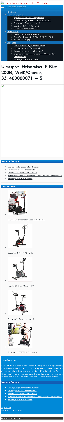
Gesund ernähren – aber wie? (28, 51)
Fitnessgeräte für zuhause (26, 59)
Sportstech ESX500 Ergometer (29, 17)
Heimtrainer (12, 31)
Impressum (6, 407)
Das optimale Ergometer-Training (30, 45)
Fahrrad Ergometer (16, 14)
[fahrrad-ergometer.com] (24, 3)
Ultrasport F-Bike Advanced (27, 34)
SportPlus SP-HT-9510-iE (26, 25)
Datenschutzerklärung (11, 410)
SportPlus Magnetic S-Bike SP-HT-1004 (33, 37)
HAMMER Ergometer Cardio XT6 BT (32, 20)
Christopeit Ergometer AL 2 (27, 23)
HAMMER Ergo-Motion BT (27, 28)
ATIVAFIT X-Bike (23, 39)
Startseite (11, 12)
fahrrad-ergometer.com (16, 6)
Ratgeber (11, 42)
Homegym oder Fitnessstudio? (28, 48)
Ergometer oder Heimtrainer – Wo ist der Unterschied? (35, 175)
